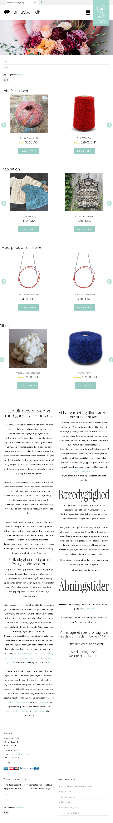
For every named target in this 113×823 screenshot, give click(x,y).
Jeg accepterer (16, 75)
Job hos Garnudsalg (70, 812)
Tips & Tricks (66, 791)
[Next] (109, 125)
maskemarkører (38, 711)
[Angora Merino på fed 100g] (27, 348)
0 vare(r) (101, 14)
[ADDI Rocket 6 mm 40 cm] (84, 270)
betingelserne (22, 75)
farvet (105, 431)
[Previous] (3, 125)
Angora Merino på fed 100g (28, 372)
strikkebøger (40, 702)
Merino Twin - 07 (85, 372)
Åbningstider (66, 802)
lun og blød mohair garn (29, 658)
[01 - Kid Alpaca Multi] (29, 114)
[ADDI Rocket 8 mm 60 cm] (29, 270)
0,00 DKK (101, 17)
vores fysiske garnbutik (83, 471)
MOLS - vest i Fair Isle (84, 216)
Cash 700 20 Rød (84, 138)
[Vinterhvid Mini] (29, 192)
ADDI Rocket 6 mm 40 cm (84, 294)
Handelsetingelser (69, 807)
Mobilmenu (88, 12)
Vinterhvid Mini (29, 216)
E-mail (6, 61)
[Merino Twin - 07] (85, 348)
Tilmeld (6, 80)
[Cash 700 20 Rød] (84, 114)
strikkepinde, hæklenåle (17, 711)
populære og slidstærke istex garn (27, 653)
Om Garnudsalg (68, 797)
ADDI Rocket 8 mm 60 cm (29, 294)
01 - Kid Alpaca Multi (29, 138)
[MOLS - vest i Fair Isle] (84, 192)
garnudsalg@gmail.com (21, 754)
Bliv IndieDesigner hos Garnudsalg (76, 786)
